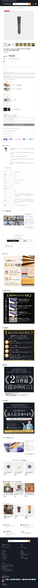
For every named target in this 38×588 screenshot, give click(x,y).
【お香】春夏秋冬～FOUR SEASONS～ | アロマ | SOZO (18, 494)
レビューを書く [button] (13, 240)
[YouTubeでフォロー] (8, 576)
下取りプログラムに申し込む (10, 119)
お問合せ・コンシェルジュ (6, 546)
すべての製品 (7, 7)
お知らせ (3, 552)
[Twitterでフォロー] (4, 576)
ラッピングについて (5, 555)
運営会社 (22, 552)
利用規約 (22, 556)
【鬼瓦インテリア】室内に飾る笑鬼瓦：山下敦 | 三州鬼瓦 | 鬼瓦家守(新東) (8, 516)
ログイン (22, 546)
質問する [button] (25, 240)
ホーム (4, 7)
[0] (35, 4)
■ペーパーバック (6, 103)
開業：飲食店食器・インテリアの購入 (8, 566)
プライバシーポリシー (24, 555)
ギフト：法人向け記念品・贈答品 (7, 570)
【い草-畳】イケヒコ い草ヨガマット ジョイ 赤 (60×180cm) (29, 516)
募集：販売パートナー (5, 567)
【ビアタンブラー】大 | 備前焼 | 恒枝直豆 (19, 516)
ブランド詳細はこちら (29, 227)
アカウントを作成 (23, 547)
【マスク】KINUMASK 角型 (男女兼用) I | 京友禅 (18, 472)
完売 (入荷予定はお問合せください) (19, 124)
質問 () (11, 246)
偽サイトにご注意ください (6, 547)
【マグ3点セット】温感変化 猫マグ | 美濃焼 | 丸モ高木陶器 (8, 494)
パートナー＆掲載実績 (24, 558)
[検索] (29, 4)
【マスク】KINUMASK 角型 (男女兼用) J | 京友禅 (8, 472)
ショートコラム (4, 559)
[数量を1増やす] (15, 62)
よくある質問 (4, 558)
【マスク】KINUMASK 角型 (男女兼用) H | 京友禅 (29, 472)
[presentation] (2, 468)
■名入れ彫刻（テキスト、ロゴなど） (9, 72)
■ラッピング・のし (6, 75)
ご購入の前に (4, 556)
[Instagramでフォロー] (6, 576)
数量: (4, 61)
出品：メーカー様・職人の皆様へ (7, 564)
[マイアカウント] (33, 4)
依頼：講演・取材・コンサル (6, 569)
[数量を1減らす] (10, 62)
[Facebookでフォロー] (2, 576)
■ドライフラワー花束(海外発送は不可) (9, 79)
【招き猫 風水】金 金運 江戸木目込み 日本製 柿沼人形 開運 (29, 494)
